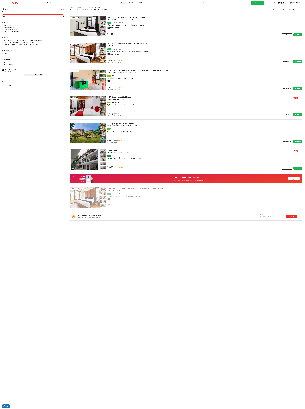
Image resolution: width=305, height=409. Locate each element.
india (71, 7)
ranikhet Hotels (77, 7)
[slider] (2, 15)
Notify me (291, 216)
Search (257, 3)
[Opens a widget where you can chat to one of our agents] (6, 406)
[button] (62, 9)
